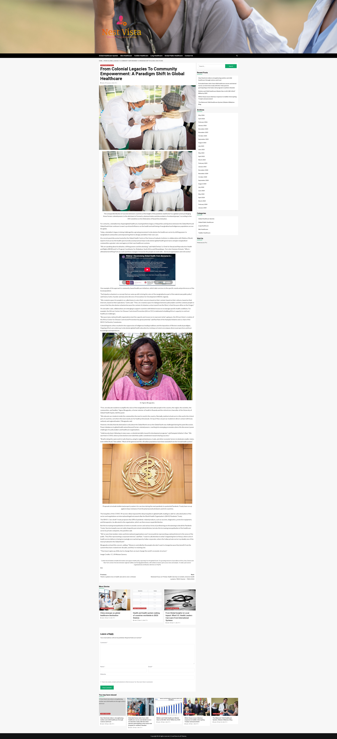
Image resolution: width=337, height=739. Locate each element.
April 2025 (201, 156)
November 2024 (203, 173)
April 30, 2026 (222, 722)
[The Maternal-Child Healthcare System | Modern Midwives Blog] (224, 707)
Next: (172, 577)
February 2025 (202, 163)
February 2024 (202, 204)
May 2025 (201, 153)
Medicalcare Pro (202, 242)
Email (150, 666)
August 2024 (202, 184)
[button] (237, 55)
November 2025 (203, 132)
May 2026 (201, 115)
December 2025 (203, 129)
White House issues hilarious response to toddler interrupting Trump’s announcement (217, 98)
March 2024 (202, 201)
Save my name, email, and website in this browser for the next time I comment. (127, 682)
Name (102, 666)
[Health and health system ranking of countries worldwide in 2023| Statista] (147, 600)
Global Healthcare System (108, 56)
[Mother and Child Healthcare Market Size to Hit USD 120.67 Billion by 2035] (168, 707)
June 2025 (201, 149)
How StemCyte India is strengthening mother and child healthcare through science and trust (215, 79)
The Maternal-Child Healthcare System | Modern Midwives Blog (216, 103)
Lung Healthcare (156, 56)
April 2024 (201, 197)
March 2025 (202, 160)
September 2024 (203, 180)
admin (103, 83)
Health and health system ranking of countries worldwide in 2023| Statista (146, 615)
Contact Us (189, 56)
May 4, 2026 (109, 723)
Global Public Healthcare (174, 56)
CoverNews (174, 736)
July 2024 (201, 187)
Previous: (118, 576)
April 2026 (201, 118)
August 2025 (202, 142)
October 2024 (202, 177)
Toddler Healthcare (141, 56)
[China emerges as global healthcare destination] (114, 600)
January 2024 (202, 208)
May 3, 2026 (137, 727)
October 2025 (202, 136)
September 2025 (203, 139)
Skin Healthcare (126, 56)
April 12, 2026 (142, 620)
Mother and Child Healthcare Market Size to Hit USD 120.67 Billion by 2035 (216, 92)
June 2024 (201, 190)
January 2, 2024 (110, 83)
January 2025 (202, 166)
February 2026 (202, 122)
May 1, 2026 (193, 723)
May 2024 (201, 194)
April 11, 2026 (175, 622)
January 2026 (202, 125)
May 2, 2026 (165, 722)
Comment (104, 642)
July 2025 (201, 146)
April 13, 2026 (109, 618)
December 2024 (203, 170)
